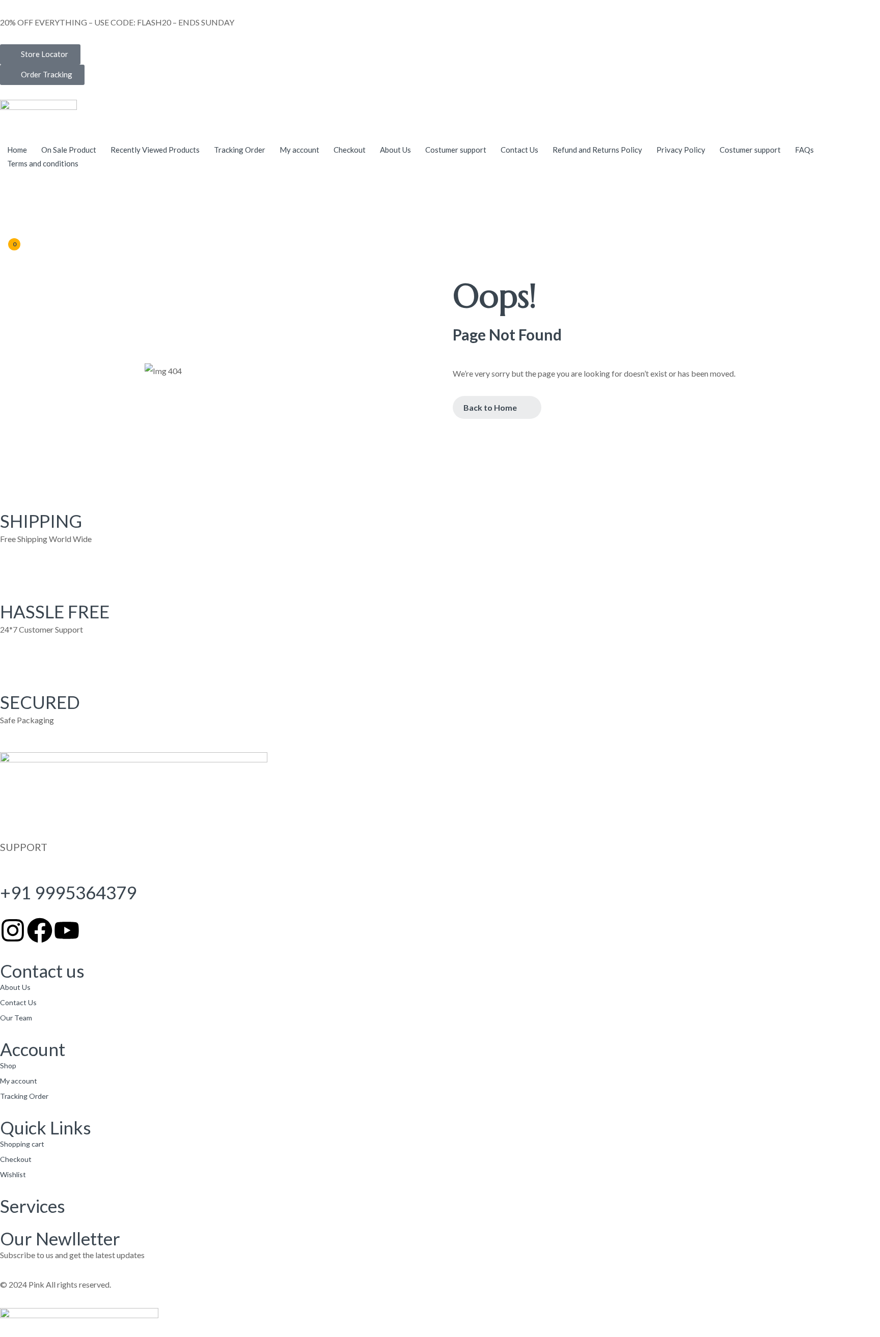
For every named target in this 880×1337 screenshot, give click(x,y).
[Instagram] (12, 930)
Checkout (16, 1159)
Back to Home (490, 407)
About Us (15, 987)
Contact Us (18, 1002)
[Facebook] (39, 930)
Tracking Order (24, 1096)
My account (18, 1080)
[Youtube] (66, 930)
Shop (8, 1065)
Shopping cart (22, 1144)
